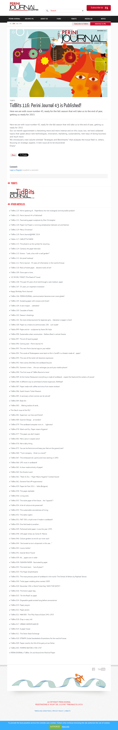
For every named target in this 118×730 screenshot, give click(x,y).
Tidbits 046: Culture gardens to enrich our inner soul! (30, 539)
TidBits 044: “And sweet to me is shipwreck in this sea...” (31, 543)
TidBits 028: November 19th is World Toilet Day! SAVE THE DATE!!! (35, 586)
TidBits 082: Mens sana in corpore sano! (25, 439)
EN (14, 24)
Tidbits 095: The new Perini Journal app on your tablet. (31, 349)
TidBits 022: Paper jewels (20, 610)
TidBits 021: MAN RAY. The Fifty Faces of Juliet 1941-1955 (32, 615)
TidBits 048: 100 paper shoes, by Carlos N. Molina (29, 534)
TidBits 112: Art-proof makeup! (22, 258)
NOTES (103, 19)
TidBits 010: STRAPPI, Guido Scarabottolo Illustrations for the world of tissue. (39, 638)
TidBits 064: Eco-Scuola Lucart (22, 472)
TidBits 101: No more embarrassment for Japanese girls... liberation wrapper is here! (41, 320)
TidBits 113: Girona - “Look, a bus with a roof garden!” (30, 253)
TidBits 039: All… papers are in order (24, 558)
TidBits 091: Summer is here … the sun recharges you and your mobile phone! (39, 368)
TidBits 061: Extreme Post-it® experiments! (26, 482)
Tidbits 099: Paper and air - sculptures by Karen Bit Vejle (31, 329)
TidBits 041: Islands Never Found (23, 553)
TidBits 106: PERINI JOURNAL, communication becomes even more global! (38, 296)
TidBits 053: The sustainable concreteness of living (29, 510)
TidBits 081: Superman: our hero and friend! (27, 415)
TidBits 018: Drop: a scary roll (21, 619)
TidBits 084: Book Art (18, 401)
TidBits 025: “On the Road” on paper (24, 596)
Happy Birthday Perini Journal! (22, 291)
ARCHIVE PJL (29, 19)
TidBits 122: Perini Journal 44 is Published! (26, 215)
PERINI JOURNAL (14, 19)
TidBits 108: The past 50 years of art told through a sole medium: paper (37, 282)
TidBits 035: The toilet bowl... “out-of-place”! (27, 567)
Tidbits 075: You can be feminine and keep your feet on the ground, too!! (37, 448)
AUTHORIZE (55, 727)
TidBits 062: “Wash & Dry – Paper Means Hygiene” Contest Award (35, 477)
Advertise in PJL (100, 24)
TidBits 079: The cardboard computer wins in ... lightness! (32, 425)
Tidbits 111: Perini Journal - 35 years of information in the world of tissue (37, 263)
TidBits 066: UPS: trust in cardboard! (24, 463)
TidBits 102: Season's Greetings (22, 315)
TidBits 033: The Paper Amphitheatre (24, 572)
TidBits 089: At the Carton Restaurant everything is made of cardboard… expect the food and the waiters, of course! (52, 377)
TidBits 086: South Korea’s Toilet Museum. (26, 391)
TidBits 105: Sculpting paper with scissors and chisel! (30, 301)
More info (65, 727)
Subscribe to (97, 7)
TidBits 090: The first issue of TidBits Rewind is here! (30, 372)
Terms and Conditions (43, 711)
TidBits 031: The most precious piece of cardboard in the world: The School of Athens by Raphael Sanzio (48, 577)
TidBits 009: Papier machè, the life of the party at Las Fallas (33, 643)
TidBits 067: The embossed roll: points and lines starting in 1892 (34, 458)
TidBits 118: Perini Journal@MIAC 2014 (25, 234)
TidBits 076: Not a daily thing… (22, 444)
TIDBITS (74, 19)
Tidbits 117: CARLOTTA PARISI (22, 239)
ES (17, 24)
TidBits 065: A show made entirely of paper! (27, 467)
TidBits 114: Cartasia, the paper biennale (25, 249)
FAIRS (59, 19)
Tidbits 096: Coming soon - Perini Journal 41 (27, 344)
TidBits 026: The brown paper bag (23, 591)
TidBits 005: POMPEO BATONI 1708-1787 (26, 648)
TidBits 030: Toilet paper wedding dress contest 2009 (30, 581)
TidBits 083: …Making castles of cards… (25, 406)
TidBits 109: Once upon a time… (22, 272)
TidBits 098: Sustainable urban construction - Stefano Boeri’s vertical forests (38, 334)
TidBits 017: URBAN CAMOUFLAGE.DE (24, 624)
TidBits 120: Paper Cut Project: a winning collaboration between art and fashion (40, 225)
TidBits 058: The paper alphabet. (23, 491)
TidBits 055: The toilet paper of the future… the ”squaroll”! (32, 501)
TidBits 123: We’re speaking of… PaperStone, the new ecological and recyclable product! (43, 211)
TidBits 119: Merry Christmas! (22, 230)
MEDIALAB (88, 19)
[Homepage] (23, 10)
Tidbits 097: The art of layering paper (24, 339)
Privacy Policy (58, 711)
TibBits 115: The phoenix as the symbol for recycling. (30, 244)
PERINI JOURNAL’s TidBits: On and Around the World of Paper (33, 653)
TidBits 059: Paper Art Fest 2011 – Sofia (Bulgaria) (29, 486)
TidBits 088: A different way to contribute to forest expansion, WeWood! (37, 382)
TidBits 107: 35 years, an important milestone (27, 287)
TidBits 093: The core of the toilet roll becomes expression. (32, 358)
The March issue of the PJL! (21, 410)
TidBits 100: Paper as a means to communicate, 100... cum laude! (34, 325)
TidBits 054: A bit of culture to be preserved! (27, 505)
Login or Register (16, 170)
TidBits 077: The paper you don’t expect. (25, 434)
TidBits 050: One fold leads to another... (25, 524)
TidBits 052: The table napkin (22, 515)
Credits (67, 711)
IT (10, 24)
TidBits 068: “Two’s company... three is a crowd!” (28, 453)
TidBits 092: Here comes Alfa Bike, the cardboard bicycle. (31, 363)
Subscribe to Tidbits (81, 24)
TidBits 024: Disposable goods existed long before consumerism (34, 600)
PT (21, 24)
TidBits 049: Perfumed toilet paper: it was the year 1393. (31, 529)
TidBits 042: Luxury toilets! (21, 548)
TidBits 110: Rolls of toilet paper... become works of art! (31, 268)
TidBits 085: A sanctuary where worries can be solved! (30, 396)
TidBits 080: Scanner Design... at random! (26, 420)
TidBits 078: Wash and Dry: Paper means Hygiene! (29, 429)
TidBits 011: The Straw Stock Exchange (25, 634)
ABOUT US (44, 19)
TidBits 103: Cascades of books (22, 310)
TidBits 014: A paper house (20, 629)
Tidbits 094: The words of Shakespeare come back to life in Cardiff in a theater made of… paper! (46, 353)
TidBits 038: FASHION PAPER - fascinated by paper (29, 562)
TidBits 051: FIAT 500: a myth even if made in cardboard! (32, 520)
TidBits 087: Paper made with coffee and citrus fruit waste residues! (35, 387)
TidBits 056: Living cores (20, 496)
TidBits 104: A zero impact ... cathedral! (25, 306)
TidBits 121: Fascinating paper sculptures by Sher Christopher (33, 220)
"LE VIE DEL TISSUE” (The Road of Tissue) (25, 277)
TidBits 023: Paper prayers (20, 605)
